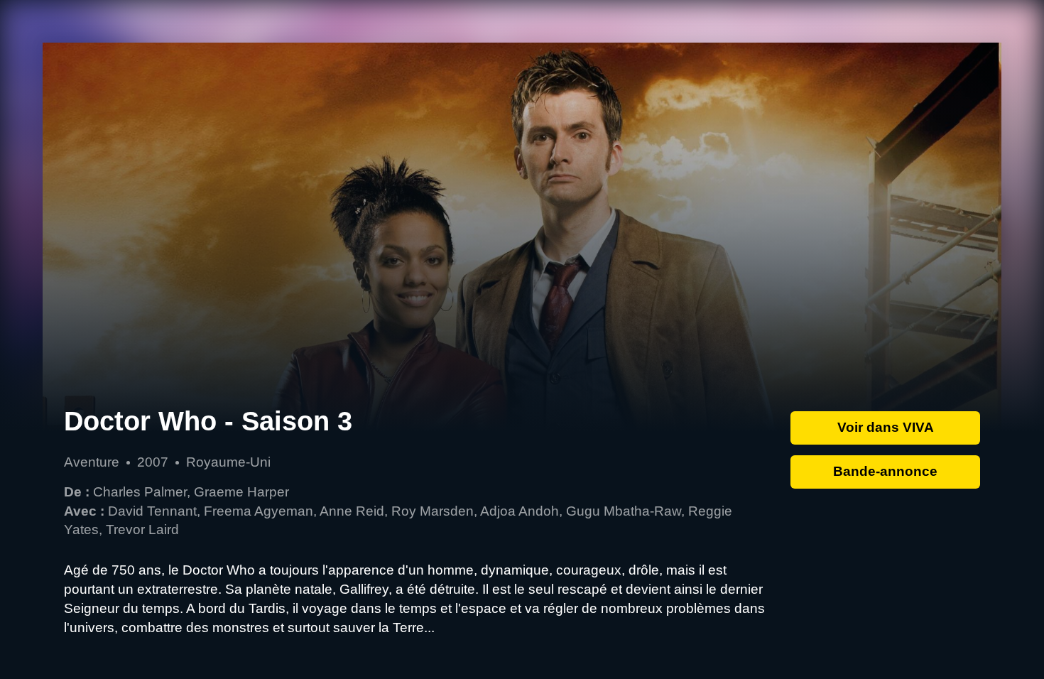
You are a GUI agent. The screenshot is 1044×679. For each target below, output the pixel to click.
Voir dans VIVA (885, 427)
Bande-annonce (885, 471)
